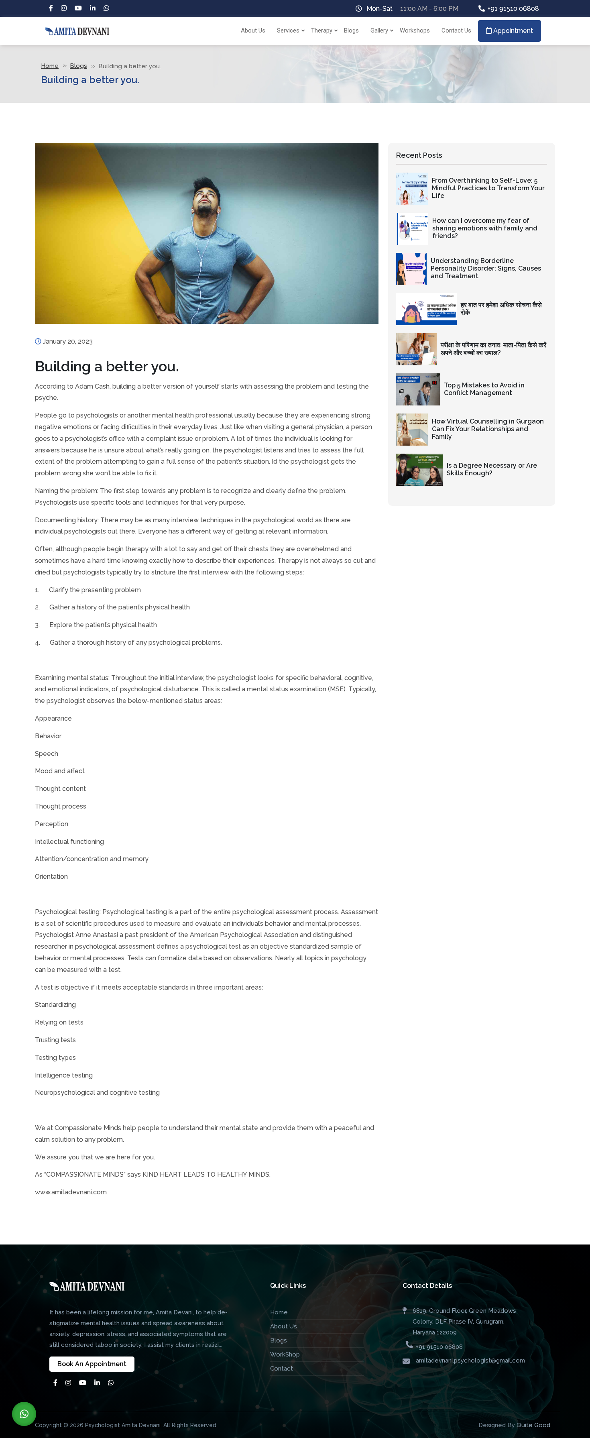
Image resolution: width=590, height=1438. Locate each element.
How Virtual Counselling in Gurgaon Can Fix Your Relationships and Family (488, 429)
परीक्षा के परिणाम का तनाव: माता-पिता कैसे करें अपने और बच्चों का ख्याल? (493, 348)
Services (288, 30)
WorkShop (285, 1354)
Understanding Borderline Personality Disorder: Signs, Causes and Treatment (486, 268)
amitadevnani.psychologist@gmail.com (470, 1360)
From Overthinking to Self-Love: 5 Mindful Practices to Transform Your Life (488, 188)
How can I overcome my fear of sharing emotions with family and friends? (484, 228)
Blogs (351, 30)
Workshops (415, 30)
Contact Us (456, 30)
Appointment (512, 31)
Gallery (379, 30)
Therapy (321, 30)
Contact (281, 1368)
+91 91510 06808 (513, 8)
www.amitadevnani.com (71, 1192)
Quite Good (533, 1425)
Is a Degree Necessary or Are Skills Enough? (492, 469)
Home (50, 65)
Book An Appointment (91, 1364)
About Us (253, 30)
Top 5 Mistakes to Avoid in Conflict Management (484, 389)
